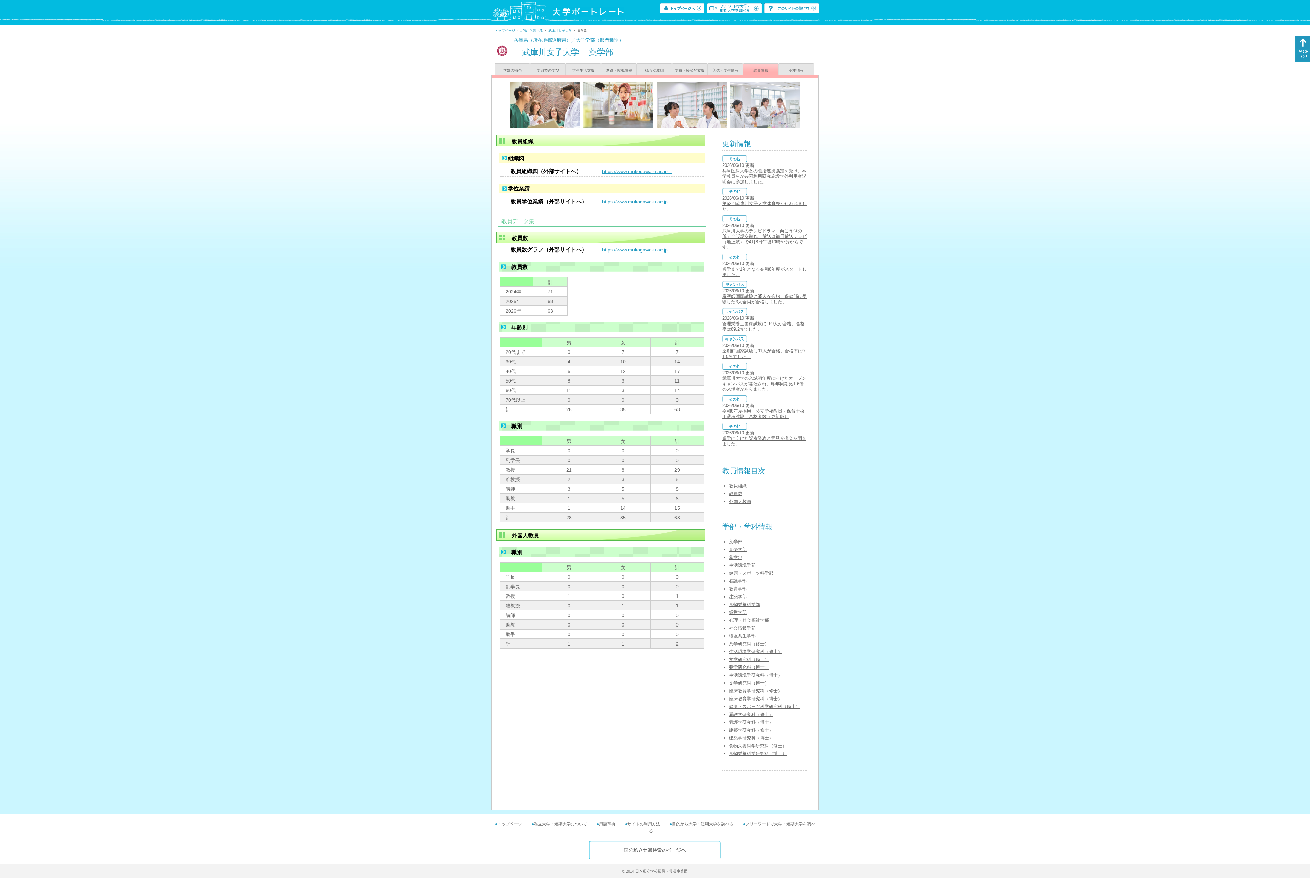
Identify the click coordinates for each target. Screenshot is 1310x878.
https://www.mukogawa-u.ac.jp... (637, 171)
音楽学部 (738, 549)
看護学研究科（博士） (751, 722)
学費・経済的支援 (690, 70)
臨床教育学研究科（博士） (755, 698)
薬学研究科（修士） (749, 643)
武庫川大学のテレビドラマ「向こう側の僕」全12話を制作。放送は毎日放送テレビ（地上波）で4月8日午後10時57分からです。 (764, 239)
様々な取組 (654, 70)
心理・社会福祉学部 (749, 620)
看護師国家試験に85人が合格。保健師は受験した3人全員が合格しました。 (764, 299)
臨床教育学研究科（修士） (755, 690)
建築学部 (738, 596)
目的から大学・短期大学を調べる (702, 824)
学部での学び (548, 70)
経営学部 (738, 612)
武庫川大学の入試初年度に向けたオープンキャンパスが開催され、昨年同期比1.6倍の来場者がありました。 (764, 384)
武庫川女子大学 (560, 30)
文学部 (735, 541)
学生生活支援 (583, 70)
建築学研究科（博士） (751, 737)
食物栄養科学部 (744, 604)
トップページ (505, 30)
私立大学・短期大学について (560, 824)
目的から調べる (531, 30)
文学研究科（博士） (749, 683)
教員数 (735, 493)
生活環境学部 (742, 565)
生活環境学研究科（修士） (755, 651)
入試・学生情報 (725, 70)
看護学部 (738, 581)
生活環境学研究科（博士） (755, 675)
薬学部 (735, 557)
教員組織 (738, 485)
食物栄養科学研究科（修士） (758, 745)
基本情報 (796, 70)
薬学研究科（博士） (749, 667)
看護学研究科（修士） (751, 714)
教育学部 (738, 588)
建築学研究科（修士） (751, 730)
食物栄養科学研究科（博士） (758, 753)
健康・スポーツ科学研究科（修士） (764, 706)
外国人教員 (740, 501)
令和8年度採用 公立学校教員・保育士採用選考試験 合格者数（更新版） (763, 413)
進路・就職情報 (619, 70)
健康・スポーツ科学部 (751, 573)
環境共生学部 (742, 635)
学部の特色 (512, 70)
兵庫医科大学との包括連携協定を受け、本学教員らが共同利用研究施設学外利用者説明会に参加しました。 (764, 176)
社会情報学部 (742, 628)
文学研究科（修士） (749, 659)
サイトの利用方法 (643, 824)
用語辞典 (607, 824)
